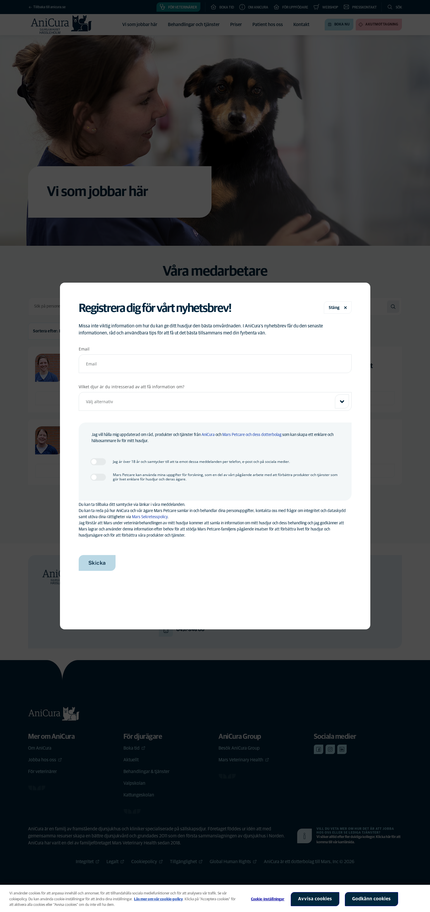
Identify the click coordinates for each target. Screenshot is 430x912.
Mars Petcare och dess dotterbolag (251, 435)
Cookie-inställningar (268, 899)
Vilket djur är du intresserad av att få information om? (131, 386)
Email (84, 349)
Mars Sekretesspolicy (150, 517)
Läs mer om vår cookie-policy (158, 899)
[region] (215, 898)
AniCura (208, 435)
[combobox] (215, 401)
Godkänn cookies (371, 898)
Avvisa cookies (315, 898)
